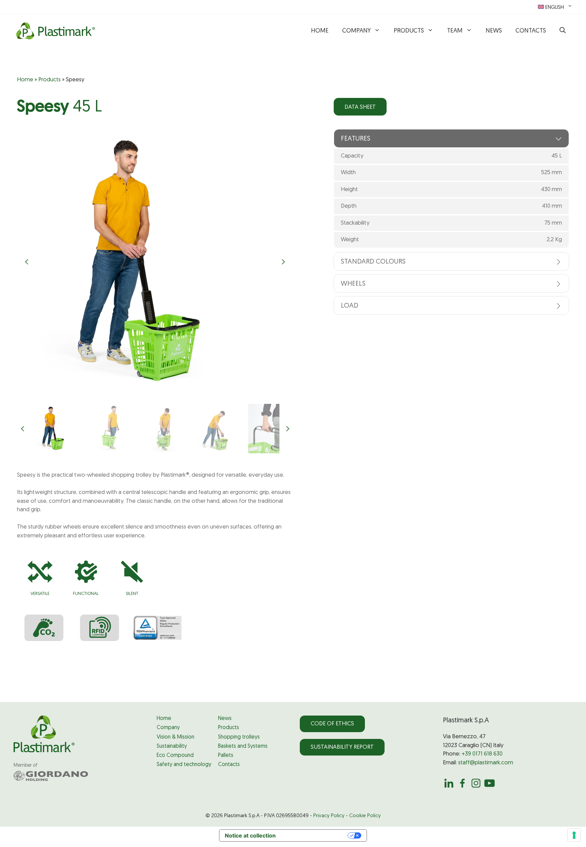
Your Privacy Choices (315, 835)
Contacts (530, 31)
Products (409, 31)
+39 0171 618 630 (482, 754)
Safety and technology (184, 764)
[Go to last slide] (27, 262)
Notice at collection (250, 835)
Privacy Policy (329, 816)
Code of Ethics (332, 724)
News (494, 31)
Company (356, 31)
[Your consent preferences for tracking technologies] (574, 835)
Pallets (225, 755)
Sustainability (172, 746)
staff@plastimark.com (485, 763)
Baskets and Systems (243, 746)
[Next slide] (283, 262)
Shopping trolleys (239, 737)
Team (455, 31)
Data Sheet (360, 107)
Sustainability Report (342, 747)
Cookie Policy (365, 816)
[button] (562, 31)
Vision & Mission (175, 737)
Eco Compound (175, 755)
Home (320, 31)
